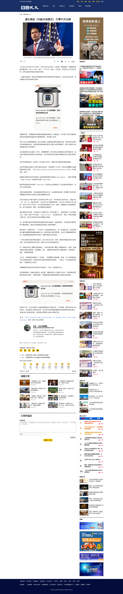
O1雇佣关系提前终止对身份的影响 (98, 353)
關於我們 (22, 581)
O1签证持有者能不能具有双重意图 (98, 334)
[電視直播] (91, 575)
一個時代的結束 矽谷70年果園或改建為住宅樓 (98, 195)
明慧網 (77, 584)
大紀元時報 (52, 584)
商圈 (93, 1)
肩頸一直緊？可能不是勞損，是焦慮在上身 (98, 314)
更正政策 (29, 581)
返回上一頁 (48, 440)
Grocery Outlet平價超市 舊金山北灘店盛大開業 (98, 214)
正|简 (72, 61)
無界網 (88, 584)
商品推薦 (88, 6)
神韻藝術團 (45, 584)
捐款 (90, 1)
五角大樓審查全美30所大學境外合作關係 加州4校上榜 (98, 176)
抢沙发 (74, 371)
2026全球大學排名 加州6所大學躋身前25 (98, 324)
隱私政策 (42, 581)
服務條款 (36, 581)
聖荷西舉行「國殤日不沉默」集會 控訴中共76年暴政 (66, 405)
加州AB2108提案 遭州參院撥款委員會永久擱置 (98, 147)
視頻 (79, 6)
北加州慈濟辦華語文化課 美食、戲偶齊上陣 (98, 185)
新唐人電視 (37, 584)
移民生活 (62, 6)
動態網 (83, 584)
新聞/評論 (45, 6)
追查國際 (29, 584)
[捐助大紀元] (91, 560)
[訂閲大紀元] (91, 528)
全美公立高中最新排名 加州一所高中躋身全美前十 (98, 138)
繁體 (102, 1)
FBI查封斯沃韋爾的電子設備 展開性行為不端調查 (98, 166)
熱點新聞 (25, 14)
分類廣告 (71, 6)
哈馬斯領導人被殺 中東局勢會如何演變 (36, 355)
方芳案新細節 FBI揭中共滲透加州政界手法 (97, 157)
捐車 (86, 1)
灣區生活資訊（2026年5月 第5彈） (98, 362)
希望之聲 (59, 584)
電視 (78, 1)
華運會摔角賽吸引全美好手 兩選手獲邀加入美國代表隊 (98, 224)
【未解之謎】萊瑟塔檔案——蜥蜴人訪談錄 (98, 295)
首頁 (21, 14)
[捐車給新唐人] (91, 59)
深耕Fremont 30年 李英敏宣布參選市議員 (98, 343)
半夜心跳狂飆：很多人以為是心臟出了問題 (98, 286)
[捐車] (91, 550)
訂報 (82, 1)
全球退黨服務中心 (69, 584)
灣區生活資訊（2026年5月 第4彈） (98, 305)
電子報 (97, 1)
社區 (54, 6)
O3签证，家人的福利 (98, 371)
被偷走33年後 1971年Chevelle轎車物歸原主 (98, 205)
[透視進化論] (91, 278)
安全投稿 (49, 581)
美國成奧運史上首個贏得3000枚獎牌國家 (38, 357)
